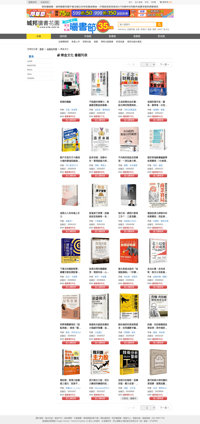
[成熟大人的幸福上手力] (71, 195)
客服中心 (127, 418)
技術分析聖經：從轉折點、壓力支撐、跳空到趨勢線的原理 (128, 383)
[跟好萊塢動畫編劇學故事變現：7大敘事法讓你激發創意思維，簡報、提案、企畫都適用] (158, 139)
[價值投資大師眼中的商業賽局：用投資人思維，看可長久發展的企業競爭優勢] (158, 195)
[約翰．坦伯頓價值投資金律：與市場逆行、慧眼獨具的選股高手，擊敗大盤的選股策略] (158, 306)
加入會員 (138, 2)
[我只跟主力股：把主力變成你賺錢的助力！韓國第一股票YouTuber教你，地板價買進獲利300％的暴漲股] (100, 362)
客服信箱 (136, 418)
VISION (30, 78)
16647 (159, 29)
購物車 (167, 2)
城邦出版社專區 (134, 41)
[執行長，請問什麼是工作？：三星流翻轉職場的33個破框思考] (129, 195)
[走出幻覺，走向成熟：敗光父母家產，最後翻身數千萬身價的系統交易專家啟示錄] (158, 250)
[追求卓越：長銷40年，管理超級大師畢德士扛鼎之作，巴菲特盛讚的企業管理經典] (100, 139)
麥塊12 (144, 29)
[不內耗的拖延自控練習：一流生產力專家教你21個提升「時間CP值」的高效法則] (129, 139)
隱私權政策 (105, 418)
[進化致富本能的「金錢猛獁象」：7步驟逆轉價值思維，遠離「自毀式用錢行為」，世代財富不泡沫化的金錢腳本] (129, 250)
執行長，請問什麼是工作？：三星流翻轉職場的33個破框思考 (128, 216)
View (29, 74)
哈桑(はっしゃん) (73, 388)
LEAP (29, 61)
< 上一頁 (130, 64)
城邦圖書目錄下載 (91, 418)
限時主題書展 (107, 41)
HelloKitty (122, 29)
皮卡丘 (166, 29)
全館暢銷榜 (63, 41)
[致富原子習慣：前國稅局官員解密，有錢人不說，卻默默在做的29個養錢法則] (100, 195)
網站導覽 (68, 418)
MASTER (31, 65)
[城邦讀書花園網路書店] (43, 26)
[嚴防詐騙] (100, 6)
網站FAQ (58, 418)
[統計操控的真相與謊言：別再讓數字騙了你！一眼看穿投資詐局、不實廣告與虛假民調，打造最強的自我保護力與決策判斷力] (129, 306)
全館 (38, 36)
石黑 (138, 29)
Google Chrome (62, 421)
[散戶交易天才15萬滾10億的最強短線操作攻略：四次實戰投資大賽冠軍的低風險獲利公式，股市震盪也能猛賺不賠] (71, 139)
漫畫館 (136, 36)
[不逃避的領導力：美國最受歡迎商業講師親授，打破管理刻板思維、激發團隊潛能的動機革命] (100, 83)
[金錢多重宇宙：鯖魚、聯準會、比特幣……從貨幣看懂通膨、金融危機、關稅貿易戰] (158, 83)
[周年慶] (100, 13)
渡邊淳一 (70, 221)
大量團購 (77, 418)
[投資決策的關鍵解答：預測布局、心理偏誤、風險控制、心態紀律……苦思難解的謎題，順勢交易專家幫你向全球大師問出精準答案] (100, 250)
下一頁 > (164, 64)
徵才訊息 (49, 418)
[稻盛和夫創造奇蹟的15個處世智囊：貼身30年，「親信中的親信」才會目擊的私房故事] (100, 306)
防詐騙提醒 (116, 418)
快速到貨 (45, 2)
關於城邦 (39, 418)
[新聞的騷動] (71, 83)
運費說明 (32, 2)
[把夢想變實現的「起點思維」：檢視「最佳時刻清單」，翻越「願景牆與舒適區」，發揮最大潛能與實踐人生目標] (71, 306)
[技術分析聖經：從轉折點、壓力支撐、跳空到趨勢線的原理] (129, 362)
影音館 (161, 36)
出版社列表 (52, 49)
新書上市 (76, 41)
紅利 (147, 2)
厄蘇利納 (131, 29)
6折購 (153, 2)
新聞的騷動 (65, 102)
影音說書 (120, 41)
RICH (29, 70)
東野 (154, 29)
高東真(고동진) (130, 221)
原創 (149, 29)
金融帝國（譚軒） (161, 277)
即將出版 (87, 41)
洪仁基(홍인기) (72, 165)
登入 (131, 2)
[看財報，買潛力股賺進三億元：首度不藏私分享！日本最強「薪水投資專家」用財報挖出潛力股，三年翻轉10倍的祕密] (71, 362)
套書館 (112, 36)
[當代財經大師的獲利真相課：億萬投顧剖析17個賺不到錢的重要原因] (158, 362)
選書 (96, 41)
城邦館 (63, 36)
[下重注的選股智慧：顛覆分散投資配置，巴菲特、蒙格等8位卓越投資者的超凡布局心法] (71, 250)
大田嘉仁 (99, 332)
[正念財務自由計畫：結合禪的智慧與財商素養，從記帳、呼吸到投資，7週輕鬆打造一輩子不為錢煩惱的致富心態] (129, 83)
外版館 (87, 36)
